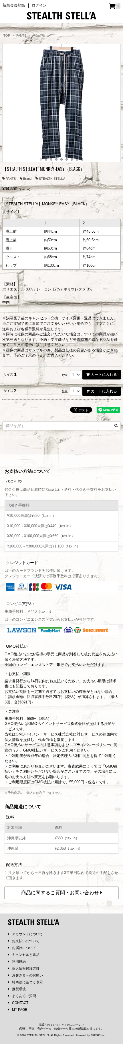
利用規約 (19, 962)
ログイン (39, 5)
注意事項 (50, 745)
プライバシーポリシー (91, 745)
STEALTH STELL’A (52, 178)
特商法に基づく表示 (27, 982)
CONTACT (20, 1003)
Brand (27, 178)
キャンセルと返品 (25, 955)
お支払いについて (25, 941)
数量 (65, 375)
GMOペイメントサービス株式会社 (44, 734)
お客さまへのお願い (27, 975)
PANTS (11, 178)
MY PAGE (19, 1010)
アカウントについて (27, 934)
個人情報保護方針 (25, 968)
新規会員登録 (14, 5)
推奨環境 (19, 989)
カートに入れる (104, 374)
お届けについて (24, 948)
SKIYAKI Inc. (98, 1035)
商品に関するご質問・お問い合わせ (60, 892)
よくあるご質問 (24, 996)
